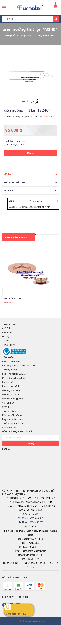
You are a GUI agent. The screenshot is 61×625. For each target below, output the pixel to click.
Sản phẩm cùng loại (19, 237)
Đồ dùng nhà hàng (11, 390)
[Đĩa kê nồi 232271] (30, 269)
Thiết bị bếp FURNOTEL (13, 423)
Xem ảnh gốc (28, 101)
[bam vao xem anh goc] (30, 75)
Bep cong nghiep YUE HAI (14, 374)
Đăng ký (30, 443)
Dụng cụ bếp (8, 382)
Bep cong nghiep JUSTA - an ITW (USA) (21, 365)
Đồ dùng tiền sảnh (10, 394)
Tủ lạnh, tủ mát (9, 370)
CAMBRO (6, 407)
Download (7, 332)
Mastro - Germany (11, 361)
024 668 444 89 (16, 614)
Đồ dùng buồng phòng (12, 398)
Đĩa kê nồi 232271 (12, 298)
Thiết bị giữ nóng (10, 411)
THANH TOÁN (9, 345)
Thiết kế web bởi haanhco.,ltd (30, 621)
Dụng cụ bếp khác (23, 116)
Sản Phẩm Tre (9, 427)
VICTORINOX (8, 403)
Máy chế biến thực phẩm (14, 378)
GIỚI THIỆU (7, 328)
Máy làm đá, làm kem (12, 419)
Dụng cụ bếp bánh (10, 386)
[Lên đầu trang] (55, 616)
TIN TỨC (6, 341)
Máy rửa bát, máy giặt (12, 415)
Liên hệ (5, 336)
